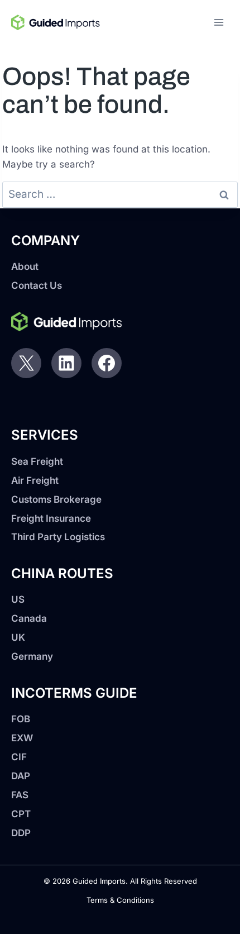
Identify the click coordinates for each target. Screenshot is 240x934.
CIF (19, 757)
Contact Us (36, 285)
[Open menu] (218, 22)
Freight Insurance (51, 518)
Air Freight (35, 480)
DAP (20, 775)
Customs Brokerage (56, 499)
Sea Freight (37, 461)
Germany (32, 656)
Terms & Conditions (120, 899)
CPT (21, 813)
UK (18, 637)
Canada (29, 618)
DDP (21, 832)
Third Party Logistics (58, 536)
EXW (22, 738)
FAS (19, 794)
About (25, 266)
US (18, 599)
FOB (20, 719)
